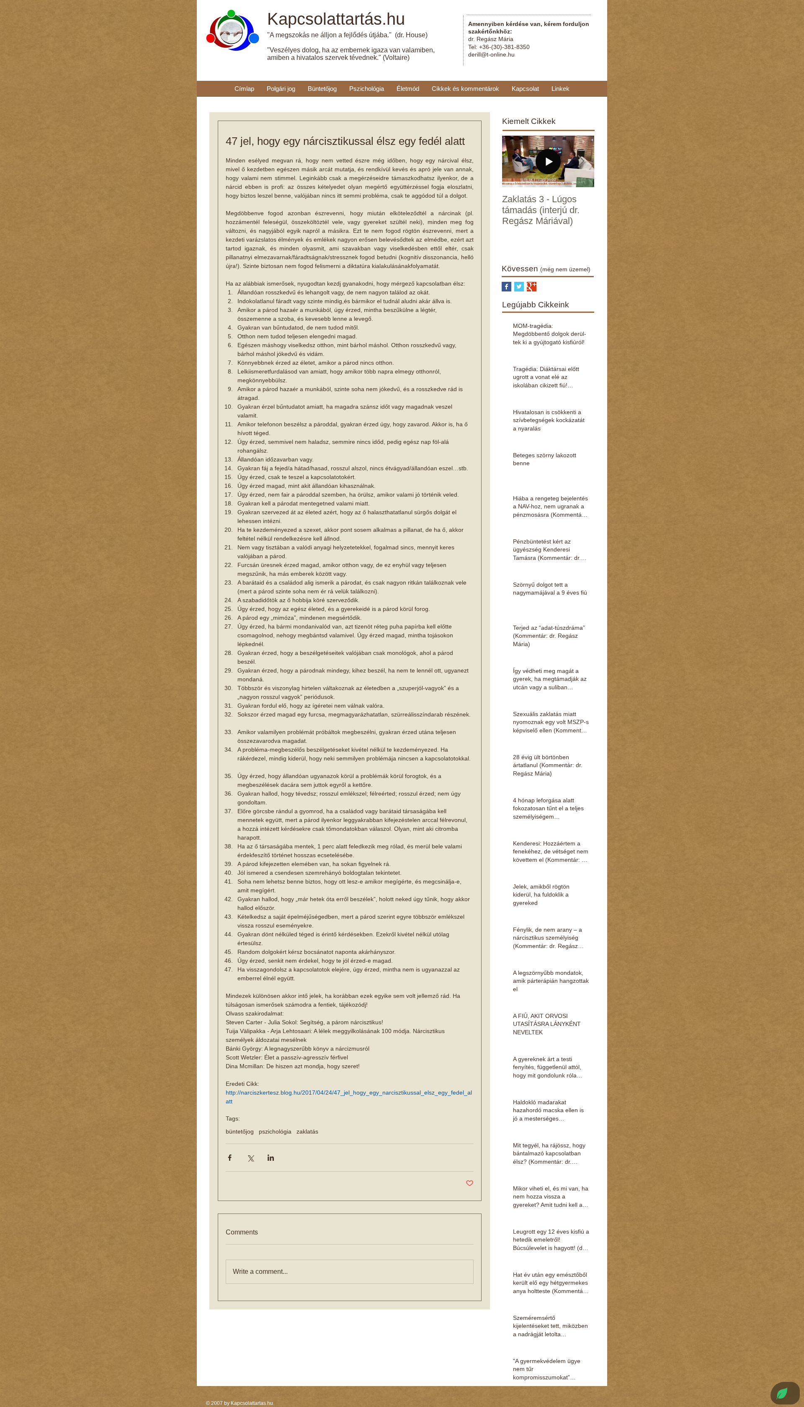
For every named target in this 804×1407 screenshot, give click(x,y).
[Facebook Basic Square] (506, 286)
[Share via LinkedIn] (271, 1158)
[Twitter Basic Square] (519, 286)
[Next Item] (581, 161)
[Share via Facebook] (230, 1158)
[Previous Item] (515, 161)
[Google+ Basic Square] (531, 286)
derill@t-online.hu (491, 54)
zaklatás (307, 1131)
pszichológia (275, 1131)
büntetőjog (240, 1131)
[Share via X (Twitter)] (250, 1158)
